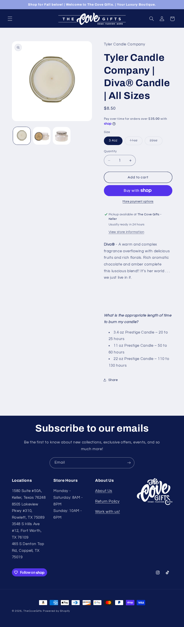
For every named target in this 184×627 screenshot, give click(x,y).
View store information (126, 232)
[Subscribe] (129, 462)
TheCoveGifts (32, 611)
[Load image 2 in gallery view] (41, 135)
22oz (156, 142)
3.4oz (113, 140)
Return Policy (107, 501)
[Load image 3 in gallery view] (61, 135)
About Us (103, 491)
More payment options (138, 201)
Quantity (110, 151)
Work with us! (107, 512)
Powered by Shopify (56, 611)
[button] (10, 19)
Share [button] (113, 380)
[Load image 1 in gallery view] (22, 135)
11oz (136, 142)
